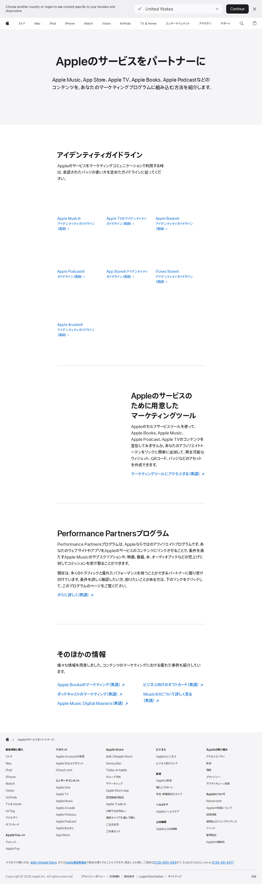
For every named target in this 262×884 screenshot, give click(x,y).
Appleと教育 (164, 780)
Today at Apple (116, 770)
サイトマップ (174, 876)
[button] (178, 9)
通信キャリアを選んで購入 (120, 818)
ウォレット (11, 842)
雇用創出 (211, 835)
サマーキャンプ (114, 783)
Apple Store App (117, 790)
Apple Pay (13, 848)
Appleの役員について (219, 808)
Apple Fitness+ (66, 814)
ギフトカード (12, 824)
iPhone (11, 777)
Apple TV (62, 794)
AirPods (11, 797)
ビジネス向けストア (167, 763)
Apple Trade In (116, 804)
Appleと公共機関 (166, 829)
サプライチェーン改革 (218, 783)
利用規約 (115, 876)
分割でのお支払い (116, 811)
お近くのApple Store (119, 756)
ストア (9, 756)
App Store (63, 835)
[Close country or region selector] (254, 9)
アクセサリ (12, 818)
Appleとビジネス (166, 756)
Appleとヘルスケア (167, 811)
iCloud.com (64, 770)
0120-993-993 (165, 862)
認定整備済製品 (115, 797)
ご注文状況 (112, 824)
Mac (9, 763)
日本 (253, 876)
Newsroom (214, 801)
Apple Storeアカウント (70, 763)
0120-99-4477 (223, 862)
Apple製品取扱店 (76, 862)
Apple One (63, 787)
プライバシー (213, 777)
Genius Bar (114, 763)
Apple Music (64, 801)
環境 (208, 770)
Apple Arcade (65, 808)
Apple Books (64, 828)
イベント (210, 828)
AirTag (10, 811)
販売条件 (129, 876)
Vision (10, 790)
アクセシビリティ (215, 756)
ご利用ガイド (113, 831)
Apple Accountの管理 (70, 756)
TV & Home (13, 804)
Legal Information (151, 876)
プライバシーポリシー (93, 876)
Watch (10, 783)
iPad (9, 770)
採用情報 (211, 814)
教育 (208, 763)
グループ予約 (113, 777)
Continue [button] (237, 9)
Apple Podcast (66, 821)
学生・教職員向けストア (169, 794)
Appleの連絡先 (215, 842)
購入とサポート (164, 787)
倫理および (221, 821)
